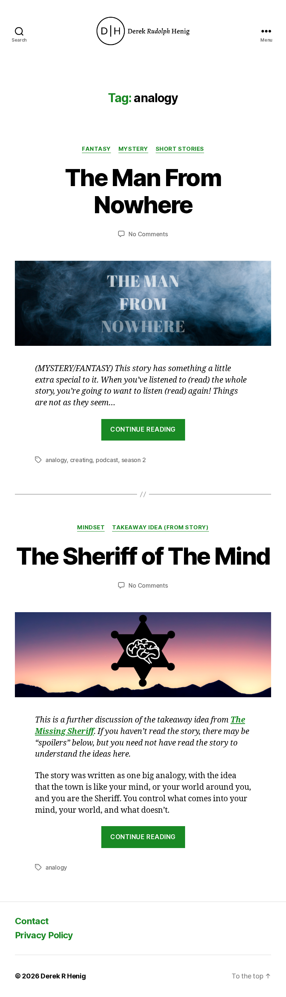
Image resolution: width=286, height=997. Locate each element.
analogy (56, 460)
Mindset (91, 527)
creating (81, 460)
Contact (31, 921)
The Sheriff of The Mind (143, 556)
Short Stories (180, 149)
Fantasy (96, 149)
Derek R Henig (63, 976)
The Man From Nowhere (143, 191)
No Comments (148, 234)
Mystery (133, 149)
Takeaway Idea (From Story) (160, 527)
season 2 (133, 460)
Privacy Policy (44, 935)
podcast (107, 460)
